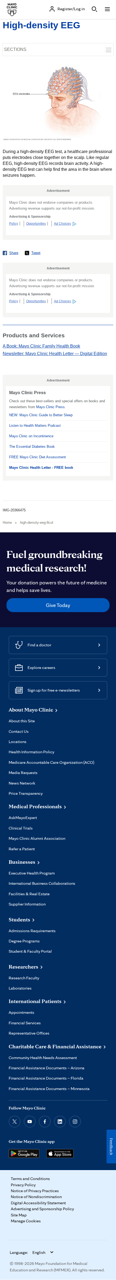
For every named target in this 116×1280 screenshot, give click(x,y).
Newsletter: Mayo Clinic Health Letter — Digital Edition (55, 353)
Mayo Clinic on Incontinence (31, 436)
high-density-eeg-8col (36, 523)
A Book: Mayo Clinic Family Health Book (41, 346)
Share (13, 253)
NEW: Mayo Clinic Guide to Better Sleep (41, 415)
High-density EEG (41, 25)
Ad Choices (62, 224)
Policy (13, 224)
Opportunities (36, 224)
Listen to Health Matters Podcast (35, 426)
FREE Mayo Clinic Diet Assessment (37, 457)
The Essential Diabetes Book (32, 447)
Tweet (35, 253)
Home (7, 523)
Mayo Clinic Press (50, 407)
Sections (15, 49)
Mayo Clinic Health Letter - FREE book (41, 468)
